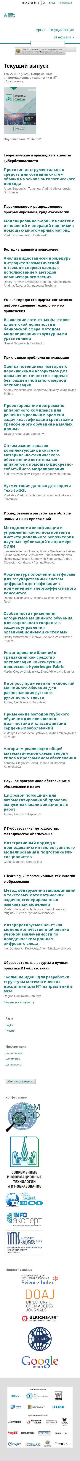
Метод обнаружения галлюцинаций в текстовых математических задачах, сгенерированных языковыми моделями (40, 897)
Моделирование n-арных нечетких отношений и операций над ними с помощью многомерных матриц (39, 225)
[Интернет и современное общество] (24, 1253)
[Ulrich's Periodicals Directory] (40, 1319)
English (10, 1025)
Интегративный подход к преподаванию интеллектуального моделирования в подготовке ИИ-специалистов (39, 849)
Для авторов (13, 1058)
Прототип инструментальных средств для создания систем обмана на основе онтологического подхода (39, 176)
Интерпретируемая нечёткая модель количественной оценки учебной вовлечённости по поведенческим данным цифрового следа (36, 934)
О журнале (63, 37)
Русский (10, 1030)
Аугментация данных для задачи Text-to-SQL (37, 488)
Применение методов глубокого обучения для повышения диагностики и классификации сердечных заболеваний (36, 721)
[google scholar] (40, 1364)
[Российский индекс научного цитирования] (40, 1280)
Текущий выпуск (61, 30)
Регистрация (66, 2)
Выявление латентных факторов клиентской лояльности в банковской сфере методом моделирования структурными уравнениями (37, 329)
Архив (40, 30)
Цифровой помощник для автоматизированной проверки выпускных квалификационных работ (36, 802)
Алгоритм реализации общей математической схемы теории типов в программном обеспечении (40, 753)
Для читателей (14, 1053)
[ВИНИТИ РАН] (40, 1339)
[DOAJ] (40, 1301)
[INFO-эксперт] (24, 1226)
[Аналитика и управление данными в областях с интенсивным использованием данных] (24, 1130)
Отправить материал (20, 1081)
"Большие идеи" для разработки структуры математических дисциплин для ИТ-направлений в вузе (38, 984)
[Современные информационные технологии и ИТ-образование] (24, 1189)
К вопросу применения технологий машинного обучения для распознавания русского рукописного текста (39, 690)
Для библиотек (14, 1064)
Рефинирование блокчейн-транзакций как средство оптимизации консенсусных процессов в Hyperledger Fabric (34, 659)
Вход (52, 2)
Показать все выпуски (17, 1002)
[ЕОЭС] (24, 1206)
